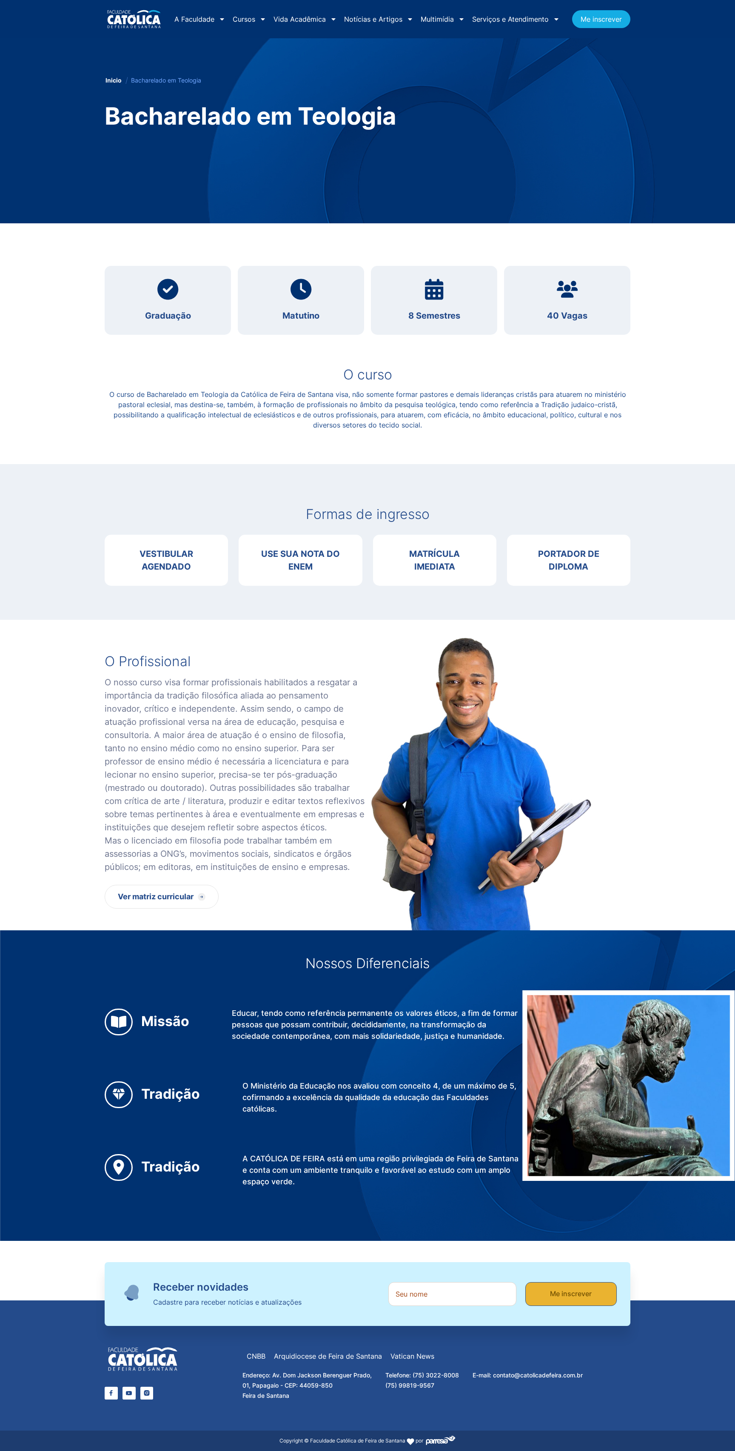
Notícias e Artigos (373, 19)
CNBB (256, 1356)
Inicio (113, 80)
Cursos (244, 19)
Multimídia (437, 19)
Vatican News (412, 1356)
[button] (162, 897)
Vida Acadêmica (299, 19)
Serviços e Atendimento (510, 19)
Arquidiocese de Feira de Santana (328, 1356)
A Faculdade (194, 19)
